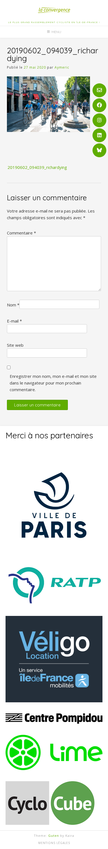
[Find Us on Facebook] (99, 105)
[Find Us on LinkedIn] (99, 135)
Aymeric (62, 67)
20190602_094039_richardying (37, 167)
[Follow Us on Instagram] (99, 120)
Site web (15, 345)
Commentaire (21, 233)
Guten (53, 835)
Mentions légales (54, 843)
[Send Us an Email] (99, 90)
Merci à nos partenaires (49, 435)
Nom (13, 305)
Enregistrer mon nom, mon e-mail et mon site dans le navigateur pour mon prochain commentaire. (53, 382)
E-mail (14, 321)
